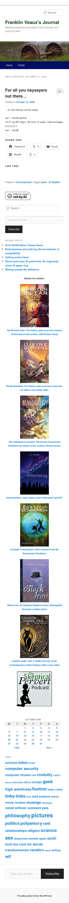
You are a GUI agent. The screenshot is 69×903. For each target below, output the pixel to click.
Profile (21, 65)
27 (9, 743)
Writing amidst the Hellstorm (22, 269)
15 (25, 735)
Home (9, 65)
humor (39, 788)
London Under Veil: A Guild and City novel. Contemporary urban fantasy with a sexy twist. (34, 663)
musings (33, 802)
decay (8, 782)
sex (9, 837)
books (32, 763)
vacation (37, 849)
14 (17, 735)
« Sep (16, 747)
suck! (51, 838)
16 (33, 735)
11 (49, 732)
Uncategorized (23, 182)
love (28, 796)
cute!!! (56, 775)
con (33, 775)
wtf (8, 856)
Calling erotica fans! (17, 257)
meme (55, 796)
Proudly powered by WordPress (34, 895)
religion (33, 830)
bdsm (23, 762)
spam (42, 838)
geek (44, 182)
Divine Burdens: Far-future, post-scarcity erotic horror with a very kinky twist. (34, 388)
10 (41, 732)
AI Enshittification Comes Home (24, 245)
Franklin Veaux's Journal (32, 22)
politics (12, 823)
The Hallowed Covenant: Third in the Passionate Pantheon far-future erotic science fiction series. (34, 443)
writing (56, 850)
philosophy (17, 815)
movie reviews (15, 802)
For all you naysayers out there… (26, 93)
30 (33, 743)
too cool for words (28, 844)
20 (9, 739)
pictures (42, 815)
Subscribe (13, 229)
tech (8, 844)
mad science (41, 796)
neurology (47, 802)
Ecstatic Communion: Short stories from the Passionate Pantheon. (35, 551)
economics (17, 782)
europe (37, 782)
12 (57, 732)
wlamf (48, 850)
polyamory (31, 823)
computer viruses (18, 775)
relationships (16, 830)
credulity (45, 774)
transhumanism (17, 850)
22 (59, 91)
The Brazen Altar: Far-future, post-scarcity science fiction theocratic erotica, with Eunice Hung (34, 332)
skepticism (21, 838)
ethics (27, 782)
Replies (54, 182)
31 (41, 743)
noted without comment (23, 807)
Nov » (50, 747)
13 (9, 735)
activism (11, 762)
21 (17, 739)
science (49, 830)
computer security (22, 768)
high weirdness (18, 789)
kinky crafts (55, 789)
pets (45, 808)
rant (46, 823)
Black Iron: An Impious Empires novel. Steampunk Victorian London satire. (34, 607)
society (33, 838)
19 (57, 735)
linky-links (15, 796)
